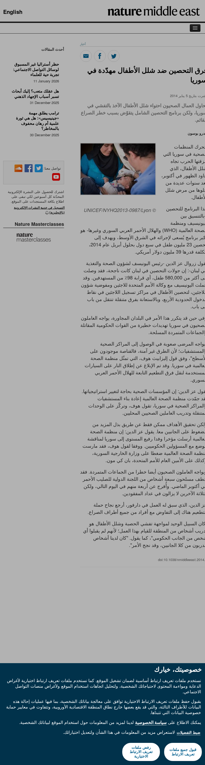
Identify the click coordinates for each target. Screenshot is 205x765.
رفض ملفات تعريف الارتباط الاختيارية (141, 752)
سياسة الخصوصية (151, 722)
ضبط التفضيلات (188, 732)
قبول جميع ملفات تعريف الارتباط (182, 751)
